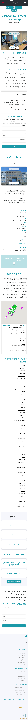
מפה (18, 47)
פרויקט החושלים (22, 459)
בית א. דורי (23, 470)
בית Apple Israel (21, 472)
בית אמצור (23, 480)
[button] (22, 308)
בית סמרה (23, 491)
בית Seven (23, 407)
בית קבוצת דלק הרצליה (20, 394)
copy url (13, 10)
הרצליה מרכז (22, 652)
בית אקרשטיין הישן (21, 462)
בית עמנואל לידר (21, 438)
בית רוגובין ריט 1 (22, 499)
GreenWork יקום (22, 657)
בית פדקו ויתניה (22, 485)
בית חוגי (23, 457)
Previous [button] (3, 40)
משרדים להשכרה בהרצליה (20, 690)
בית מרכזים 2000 (21, 381)
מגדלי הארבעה (22, 673)
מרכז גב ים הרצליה (21, 506)
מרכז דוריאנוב (22, 483)
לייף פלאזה (23, 428)
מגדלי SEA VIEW (21, 446)
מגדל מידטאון (22, 674)
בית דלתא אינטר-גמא (20, 501)
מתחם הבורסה (22, 664)
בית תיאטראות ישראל (21, 467)
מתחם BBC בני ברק (21, 660)
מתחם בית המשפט (21, 662)
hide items (6, 325)
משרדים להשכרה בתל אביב (20, 694)
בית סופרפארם (22, 384)
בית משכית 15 (22, 478)
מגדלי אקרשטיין (22, 415)
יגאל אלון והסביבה (21, 655)
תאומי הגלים (22, 397)
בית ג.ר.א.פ (22, 465)
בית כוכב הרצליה (21, 451)
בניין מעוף (23, 454)
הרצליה (13, 26)
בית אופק (23, 441)
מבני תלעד (23, 404)
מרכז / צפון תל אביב (21, 659)
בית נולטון (23, 425)
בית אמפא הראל (22, 493)
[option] (14, 40)
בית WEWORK (22, 444)
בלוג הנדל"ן (23, 680)
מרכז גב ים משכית (21, 488)
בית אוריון (23, 391)
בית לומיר (23, 399)
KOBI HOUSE (22, 373)
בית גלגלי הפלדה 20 (21, 378)
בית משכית (23, 402)
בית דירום (23, 370)
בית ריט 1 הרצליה (21, 433)
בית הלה (23, 418)
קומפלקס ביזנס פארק (20, 431)
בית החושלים (22, 368)
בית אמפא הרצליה (21, 376)
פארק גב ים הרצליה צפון (20, 389)
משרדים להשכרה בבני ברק (20, 687)
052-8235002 (19, 119)
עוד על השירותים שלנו (14, 582)
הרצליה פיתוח (9, 26)
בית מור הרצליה (22, 423)
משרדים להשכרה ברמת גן (20, 692)
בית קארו (23, 475)
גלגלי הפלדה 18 (22, 504)
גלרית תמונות (12, 47)
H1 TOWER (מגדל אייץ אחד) (19, 420)
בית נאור (23, 386)
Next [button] (24, 40)
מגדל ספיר (23, 671)
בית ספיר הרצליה (21, 436)
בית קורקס (23, 496)
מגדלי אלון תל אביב (21, 676)
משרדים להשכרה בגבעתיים (20, 689)
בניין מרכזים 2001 (21, 410)
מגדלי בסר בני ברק (21, 678)
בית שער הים (22, 412)
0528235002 (23, 641)
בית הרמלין (23, 365)
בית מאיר (23, 449)
